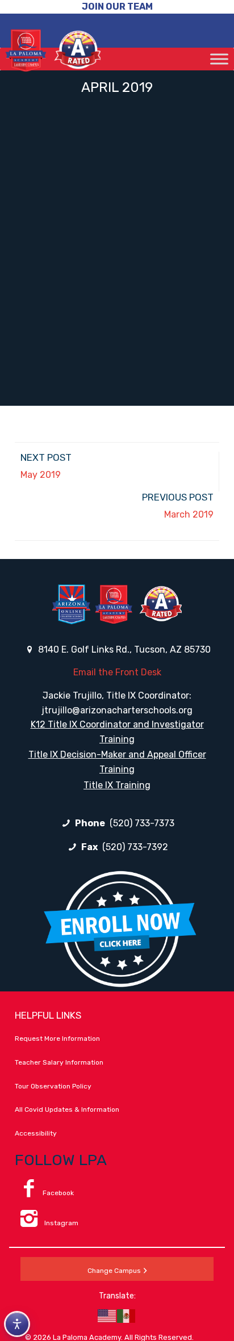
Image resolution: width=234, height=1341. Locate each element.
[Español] (126, 1315)
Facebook (58, 1193)
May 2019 (40, 474)
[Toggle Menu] (219, 58)
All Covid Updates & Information (67, 1109)
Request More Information (57, 1038)
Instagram (60, 1223)
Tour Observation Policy (53, 1086)
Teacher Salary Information (59, 1062)
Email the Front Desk (117, 672)
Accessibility (36, 1133)
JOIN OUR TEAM (117, 6)
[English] (107, 1315)
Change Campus (114, 1271)
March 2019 (189, 514)
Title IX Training (117, 785)
